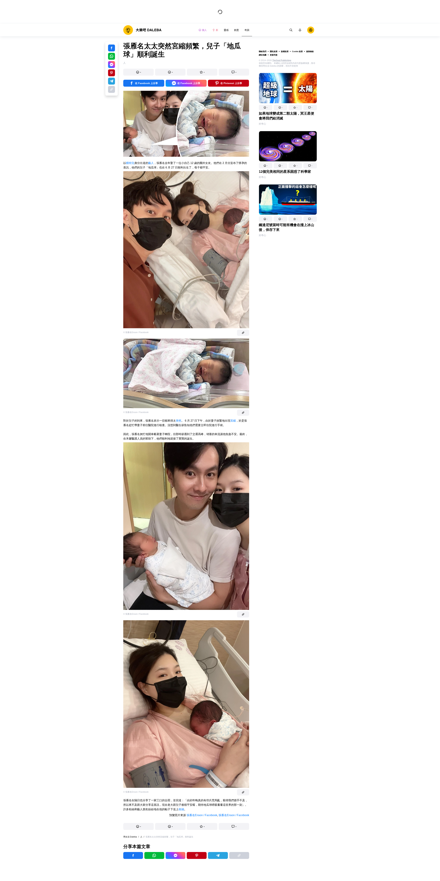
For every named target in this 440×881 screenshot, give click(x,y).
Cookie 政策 (297, 51)
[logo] (142, 30)
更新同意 (273, 55)
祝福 (181, 809)
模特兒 (130, 163)
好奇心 (262, 123)
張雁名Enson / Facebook (202, 815)
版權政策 (285, 51)
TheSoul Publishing (281, 60)
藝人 (151, 163)
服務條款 (310, 51)
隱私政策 (273, 51)
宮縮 (233, 420)
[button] (265, 107)
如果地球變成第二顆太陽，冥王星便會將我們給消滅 (286, 115)
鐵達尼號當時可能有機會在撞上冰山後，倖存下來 (286, 227)
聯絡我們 (262, 51)
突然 (178, 420)
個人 (204, 30)
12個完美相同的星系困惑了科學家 (285, 171)
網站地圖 (262, 55)
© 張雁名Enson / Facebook (136, 332)
